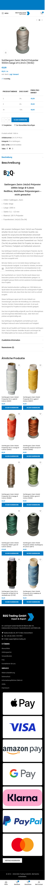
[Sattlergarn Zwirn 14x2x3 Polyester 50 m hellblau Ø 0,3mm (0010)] (33, 573)
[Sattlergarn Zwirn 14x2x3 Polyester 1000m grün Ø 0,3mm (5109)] (33, 476)
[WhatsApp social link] (12, 148)
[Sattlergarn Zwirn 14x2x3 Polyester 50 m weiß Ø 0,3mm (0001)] (12, 378)
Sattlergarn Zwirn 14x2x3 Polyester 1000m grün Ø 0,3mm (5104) (10, 545)
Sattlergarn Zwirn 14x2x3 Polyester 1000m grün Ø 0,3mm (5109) (31, 496)
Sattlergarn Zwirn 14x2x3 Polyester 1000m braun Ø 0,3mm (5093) (32, 447)
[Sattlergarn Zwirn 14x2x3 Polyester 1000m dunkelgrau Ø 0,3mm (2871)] (33, 524)
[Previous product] (36, 20)
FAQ (3, 660)
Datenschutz (6, 676)
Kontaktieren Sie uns (9, 664)
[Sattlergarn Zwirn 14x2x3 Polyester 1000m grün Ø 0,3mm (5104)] (12, 524)
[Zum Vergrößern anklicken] (5, 52)
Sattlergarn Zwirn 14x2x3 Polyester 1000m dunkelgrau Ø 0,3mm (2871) (33, 545)
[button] (12, 408)
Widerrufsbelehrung (8, 673)
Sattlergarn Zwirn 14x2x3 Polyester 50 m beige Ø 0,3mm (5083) (10, 496)
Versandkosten (7, 656)
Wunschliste (6, 648)
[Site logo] (22, 13)
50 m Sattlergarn (14, 141)
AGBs (3, 684)
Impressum (5, 688)
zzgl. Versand (14, 74)
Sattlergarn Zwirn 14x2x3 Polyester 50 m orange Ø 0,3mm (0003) (10, 447)
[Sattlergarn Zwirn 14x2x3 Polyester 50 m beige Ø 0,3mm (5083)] (12, 476)
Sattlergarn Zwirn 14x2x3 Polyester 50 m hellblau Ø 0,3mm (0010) (32, 593)
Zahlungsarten (7, 652)
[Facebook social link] (7, 148)
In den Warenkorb (20, 120)
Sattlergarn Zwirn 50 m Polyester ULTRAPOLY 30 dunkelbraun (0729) (10, 593)
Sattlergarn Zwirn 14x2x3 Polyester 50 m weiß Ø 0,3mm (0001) (10, 399)
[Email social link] (9, 148)
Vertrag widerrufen (12, 860)
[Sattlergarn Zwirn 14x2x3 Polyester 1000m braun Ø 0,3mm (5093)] (33, 427)
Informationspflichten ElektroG (12, 680)
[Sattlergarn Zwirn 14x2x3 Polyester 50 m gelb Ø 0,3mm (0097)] (33, 378)
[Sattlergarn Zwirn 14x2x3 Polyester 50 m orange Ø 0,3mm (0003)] (12, 427)
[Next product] (42, 20)
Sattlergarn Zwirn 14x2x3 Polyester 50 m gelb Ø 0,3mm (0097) (31, 399)
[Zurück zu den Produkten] (39, 20)
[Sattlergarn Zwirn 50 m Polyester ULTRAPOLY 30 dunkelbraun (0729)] (12, 573)
